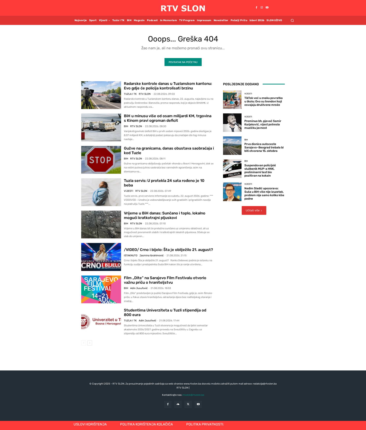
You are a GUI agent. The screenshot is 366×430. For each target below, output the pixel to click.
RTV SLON (145, 93)
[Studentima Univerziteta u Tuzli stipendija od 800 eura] (101, 322)
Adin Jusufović (139, 288)
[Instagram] (261, 7)
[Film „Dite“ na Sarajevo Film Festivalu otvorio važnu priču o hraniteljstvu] (101, 289)
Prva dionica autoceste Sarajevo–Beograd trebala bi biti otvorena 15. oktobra (264, 147)
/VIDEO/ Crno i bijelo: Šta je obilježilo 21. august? (168, 249)
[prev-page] (83, 343)
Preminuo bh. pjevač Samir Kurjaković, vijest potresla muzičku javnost (262, 124)
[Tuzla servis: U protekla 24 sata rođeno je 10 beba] (101, 192)
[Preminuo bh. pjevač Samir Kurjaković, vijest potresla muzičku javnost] (232, 122)
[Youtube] (267, 7)
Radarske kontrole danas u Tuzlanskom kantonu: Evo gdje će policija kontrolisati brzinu (168, 85)
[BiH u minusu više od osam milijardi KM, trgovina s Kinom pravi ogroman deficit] (101, 127)
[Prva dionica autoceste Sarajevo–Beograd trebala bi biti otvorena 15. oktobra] (232, 145)
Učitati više (253, 210)
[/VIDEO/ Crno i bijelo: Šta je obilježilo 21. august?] (101, 257)
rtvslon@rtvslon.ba (193, 394)
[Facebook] (256, 7)
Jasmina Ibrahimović (152, 255)
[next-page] (89, 343)
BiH (126, 126)
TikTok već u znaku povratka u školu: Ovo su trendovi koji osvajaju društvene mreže (263, 101)
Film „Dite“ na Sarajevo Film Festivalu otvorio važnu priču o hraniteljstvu (165, 280)
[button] (292, 20)
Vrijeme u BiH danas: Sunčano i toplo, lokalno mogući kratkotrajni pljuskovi (164, 215)
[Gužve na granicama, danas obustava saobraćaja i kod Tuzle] (101, 160)
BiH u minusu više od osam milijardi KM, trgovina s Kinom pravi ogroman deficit (167, 118)
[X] (188, 404)
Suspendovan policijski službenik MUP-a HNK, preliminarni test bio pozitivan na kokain (260, 170)
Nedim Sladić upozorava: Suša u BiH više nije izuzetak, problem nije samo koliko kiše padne (264, 193)
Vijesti (128, 191)
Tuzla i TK (130, 94)
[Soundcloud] (178, 404)
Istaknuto (130, 255)
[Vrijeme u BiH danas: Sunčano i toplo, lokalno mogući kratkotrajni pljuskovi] (101, 224)
